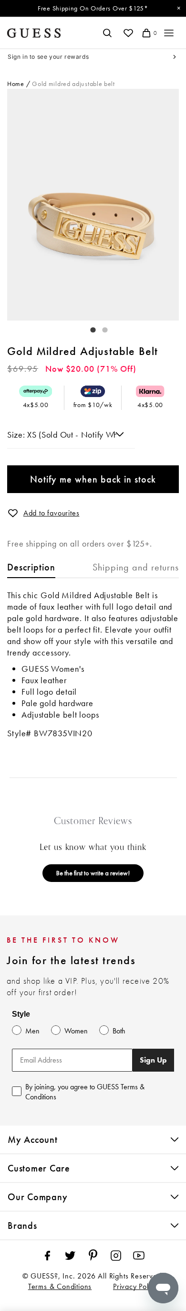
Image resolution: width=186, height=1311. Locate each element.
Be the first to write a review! (93, 873)
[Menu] (168, 32)
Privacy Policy (135, 1286)
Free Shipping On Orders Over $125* (93, 8)
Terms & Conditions (60, 1286)
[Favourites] (128, 32)
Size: (17, 434)
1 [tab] (88, 328)
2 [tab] (100, 328)
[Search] (107, 32)
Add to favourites (51, 513)
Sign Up (153, 1060)
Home (15, 83)
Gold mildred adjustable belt (73, 83)
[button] (13, 513)
